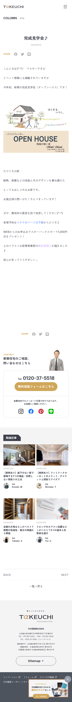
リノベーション (10, 677)
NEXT (65, 574)
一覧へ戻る (36, 586)
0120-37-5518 (38, 378)
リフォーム (29, 677)
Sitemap (34, 661)
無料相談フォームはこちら (36, 386)
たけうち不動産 (47, 677)
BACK (7, 574)
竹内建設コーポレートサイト (16, 682)
